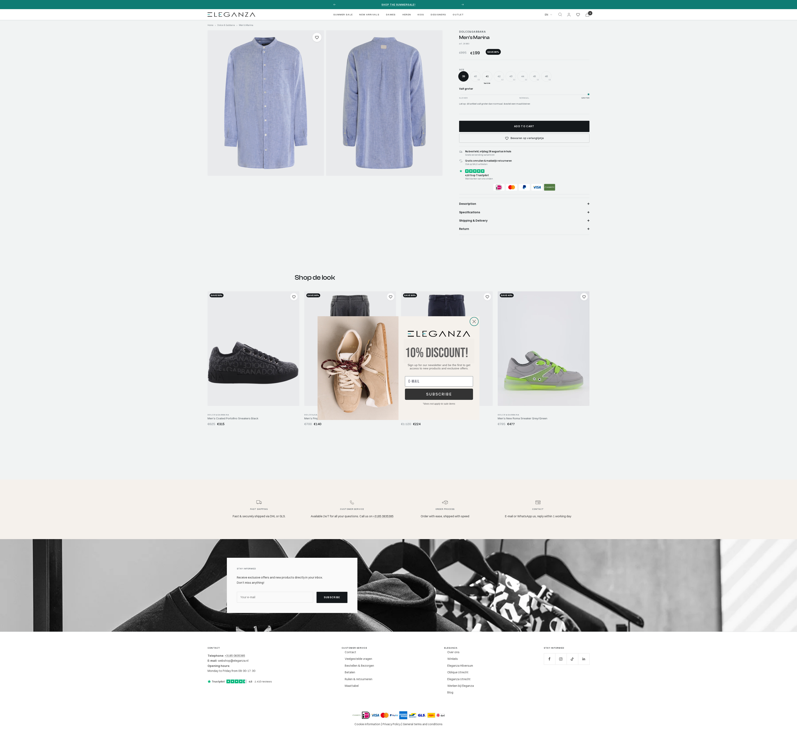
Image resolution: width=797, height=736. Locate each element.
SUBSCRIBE (439, 394)
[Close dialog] (474, 321)
